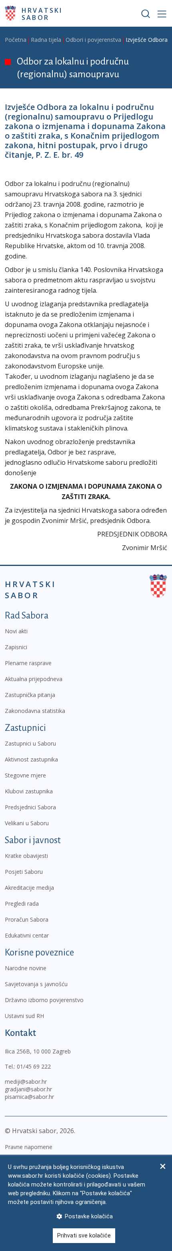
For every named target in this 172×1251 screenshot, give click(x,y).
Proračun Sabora (26, 919)
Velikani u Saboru (27, 823)
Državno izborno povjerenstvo (44, 1000)
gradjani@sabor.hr (28, 1089)
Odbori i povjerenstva (93, 39)
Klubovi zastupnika (29, 791)
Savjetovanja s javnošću (36, 984)
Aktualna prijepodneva (33, 679)
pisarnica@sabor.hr (29, 1096)
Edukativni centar (27, 935)
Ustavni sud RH (24, 1016)
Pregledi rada (22, 903)
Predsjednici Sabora (30, 807)
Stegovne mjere (25, 775)
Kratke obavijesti (26, 855)
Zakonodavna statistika (35, 711)
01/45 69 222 (34, 1066)
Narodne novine (25, 968)
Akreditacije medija (29, 887)
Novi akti (16, 631)
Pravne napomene (28, 1147)
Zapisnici (16, 647)
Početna (15, 39)
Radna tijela (46, 39)
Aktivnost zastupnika (31, 759)
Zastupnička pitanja (30, 695)
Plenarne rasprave (28, 663)
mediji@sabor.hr (26, 1081)
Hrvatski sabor (42, 13)
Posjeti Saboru (24, 871)
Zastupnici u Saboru (30, 743)
